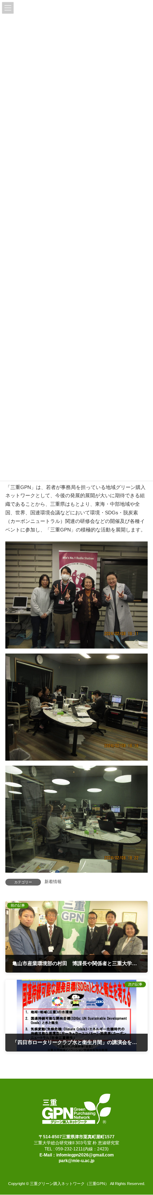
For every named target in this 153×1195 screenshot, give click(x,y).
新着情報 (53, 881)
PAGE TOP (142, 1151)
